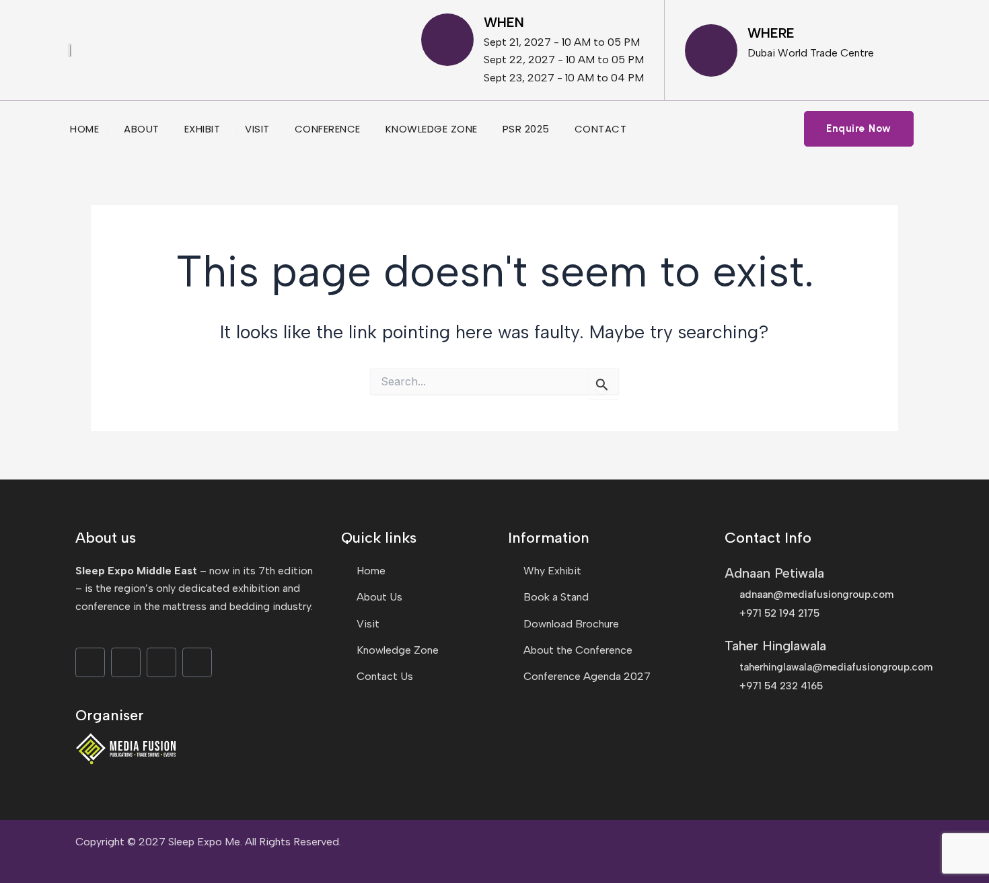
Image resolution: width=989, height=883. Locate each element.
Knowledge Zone (432, 129)
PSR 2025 (526, 129)
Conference (328, 129)
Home (84, 129)
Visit (257, 129)
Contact (601, 129)
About (141, 129)
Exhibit (202, 129)
